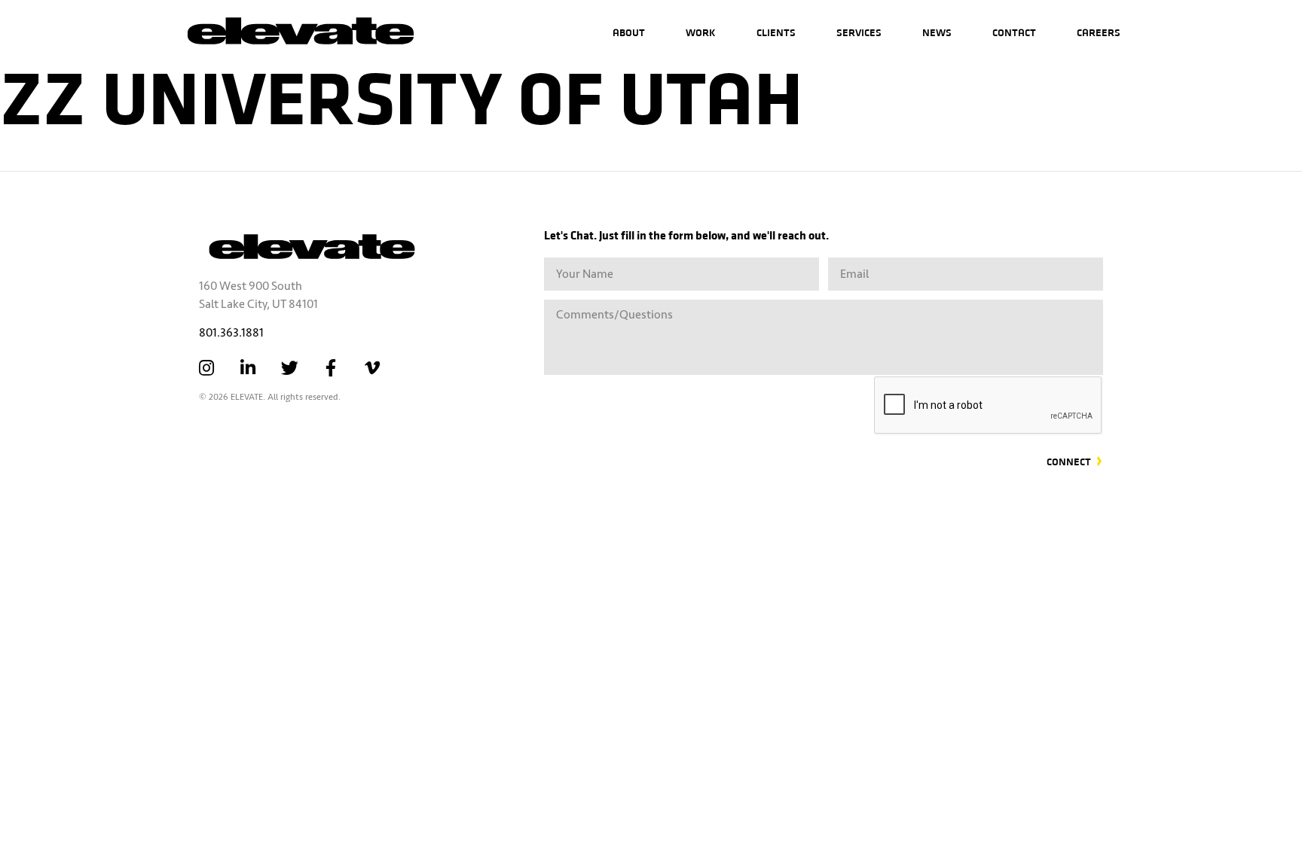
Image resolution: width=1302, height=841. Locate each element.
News (937, 32)
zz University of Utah (401, 93)
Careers (1098, 32)
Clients (776, 32)
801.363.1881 (231, 332)
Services (859, 32)
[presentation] (988, 405)
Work (701, 32)
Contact (1014, 32)
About (629, 32)
